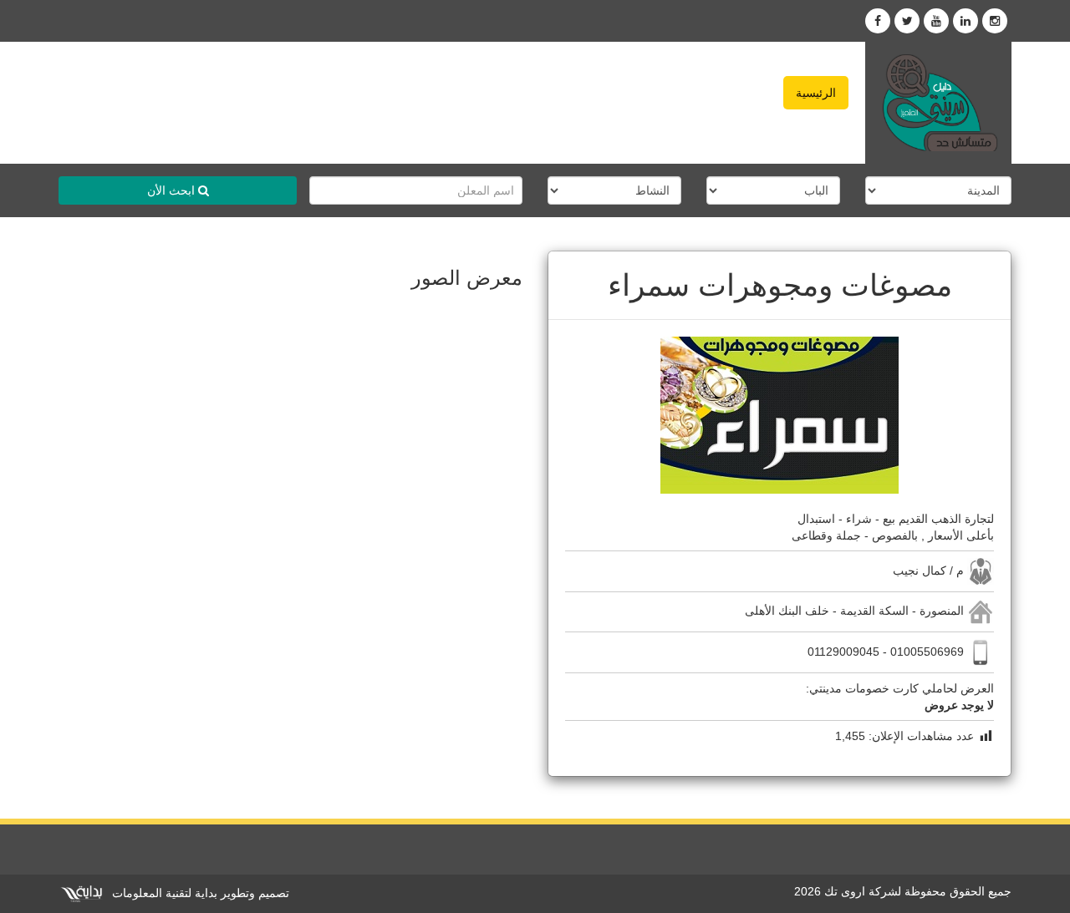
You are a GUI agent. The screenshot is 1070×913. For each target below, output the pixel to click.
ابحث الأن (172, 190)
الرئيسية (816, 92)
